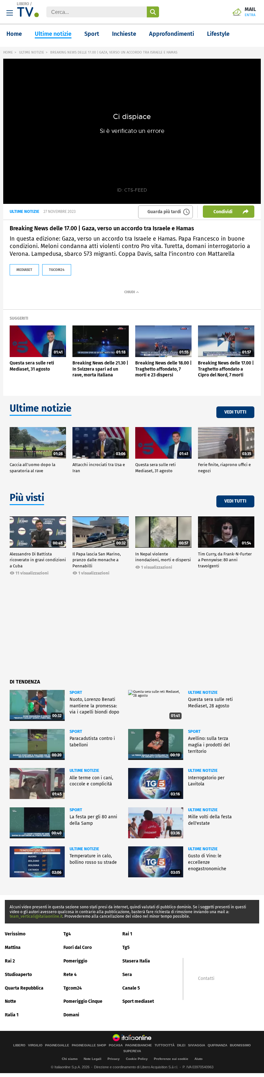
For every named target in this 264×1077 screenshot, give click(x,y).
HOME (8, 52)
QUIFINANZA (217, 1045)
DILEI (181, 1045)
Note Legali (92, 1059)
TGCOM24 (56, 270)
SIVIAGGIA (196, 1045)
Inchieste (124, 33)
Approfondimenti (171, 33)
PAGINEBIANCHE (138, 1045)
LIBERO (23, 4)
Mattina (13, 947)
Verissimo (15, 934)
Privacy (114, 1059)
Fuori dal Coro (77, 947)
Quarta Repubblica (24, 988)
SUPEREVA (132, 1051)
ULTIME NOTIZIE (31, 52)
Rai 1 (127, 934)
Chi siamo (70, 1059)
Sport (91, 33)
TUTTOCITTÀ (164, 1045)
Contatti (206, 978)
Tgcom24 (72, 988)
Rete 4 (70, 974)
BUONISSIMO (240, 1045)
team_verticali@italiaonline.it (36, 916)
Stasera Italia (136, 961)
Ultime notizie (53, 33)
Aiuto (198, 1059)
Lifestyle (218, 33)
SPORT (76, 692)
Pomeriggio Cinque (82, 1001)
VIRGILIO (35, 1045)
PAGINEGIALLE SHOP (89, 1045)
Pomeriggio (75, 961)
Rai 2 (10, 961)
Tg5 (126, 947)
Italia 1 (12, 1015)
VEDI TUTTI (235, 412)
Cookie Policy (137, 1059)
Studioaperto (18, 974)
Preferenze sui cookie (171, 1059)
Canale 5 (131, 988)
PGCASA (116, 1045)
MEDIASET (24, 270)
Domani (71, 1015)
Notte (10, 1001)
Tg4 (67, 934)
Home (14, 33)
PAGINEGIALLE (57, 1045)
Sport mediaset (138, 1001)
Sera (127, 974)
